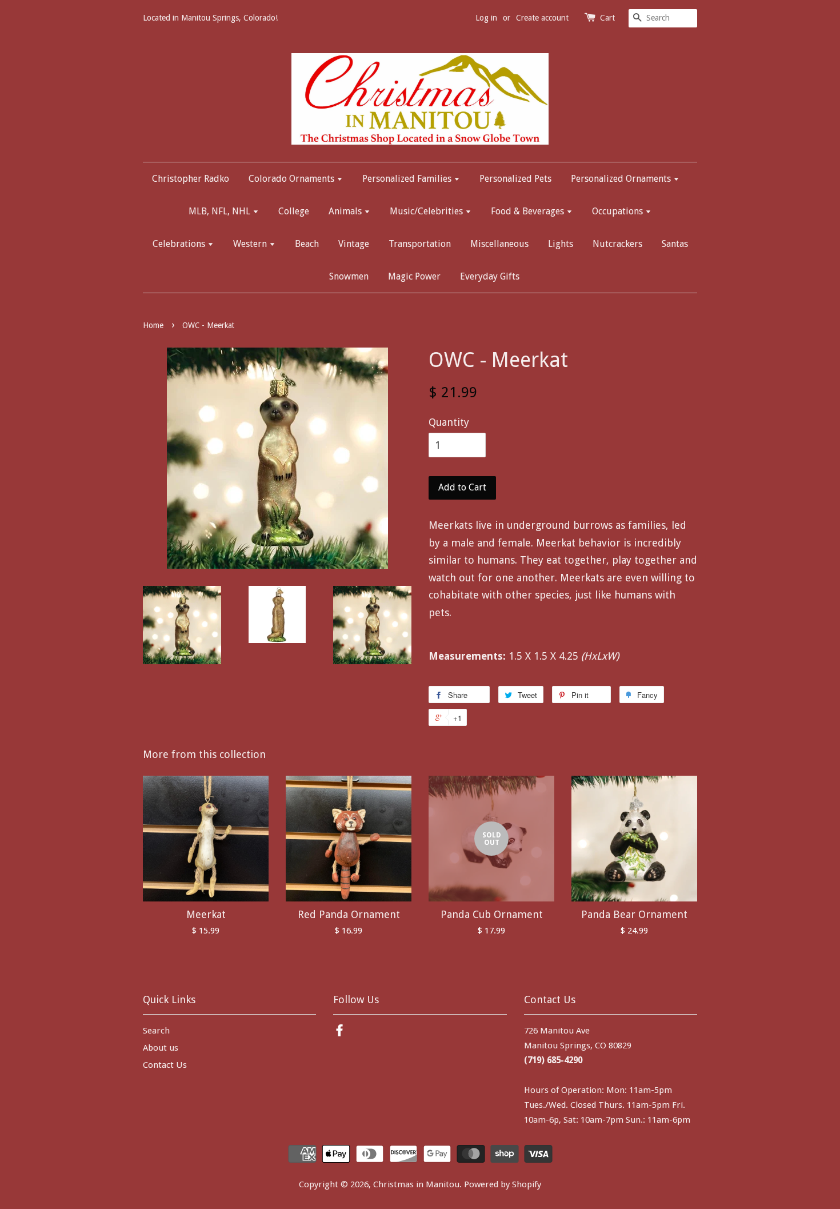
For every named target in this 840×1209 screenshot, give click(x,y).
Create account (542, 17)
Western (251, 243)
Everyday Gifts (489, 276)
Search (156, 1031)
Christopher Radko (190, 178)
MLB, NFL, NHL (221, 211)
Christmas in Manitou (416, 1184)
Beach (307, 243)
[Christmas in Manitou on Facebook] (339, 1032)
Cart (607, 17)
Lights (560, 243)
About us (160, 1048)
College (293, 211)
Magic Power (414, 276)
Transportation (420, 243)
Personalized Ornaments (622, 178)
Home (153, 325)
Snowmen (349, 276)
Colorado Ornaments (293, 178)
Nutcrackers (617, 243)
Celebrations (180, 243)
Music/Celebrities (427, 211)
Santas (675, 243)
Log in (486, 17)
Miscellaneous (499, 243)
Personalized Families (408, 178)
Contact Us (165, 1065)
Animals (346, 211)
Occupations (618, 211)
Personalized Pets (515, 178)
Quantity (449, 422)
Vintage (353, 243)
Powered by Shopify (502, 1184)
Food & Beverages (528, 211)
